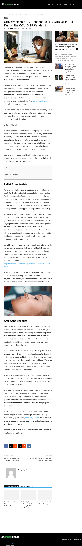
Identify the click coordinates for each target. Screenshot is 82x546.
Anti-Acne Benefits (12, 174)
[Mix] (24, 446)
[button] (78, 4)
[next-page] (8, 512)
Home (6, 15)
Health (11, 15)
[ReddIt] (15, 446)
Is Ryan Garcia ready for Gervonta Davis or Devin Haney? (41, 459)
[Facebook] (6, 446)
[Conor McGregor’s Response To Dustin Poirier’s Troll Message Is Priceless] (59, 77)
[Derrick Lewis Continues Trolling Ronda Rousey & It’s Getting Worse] (59, 89)
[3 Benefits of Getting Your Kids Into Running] (45, 495)
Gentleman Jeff (59, 49)
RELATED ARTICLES (11, 486)
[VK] (29, 446)
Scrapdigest (9, 28)
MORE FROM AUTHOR (27, 486)
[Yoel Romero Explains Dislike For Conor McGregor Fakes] (66, 36)
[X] (11, 446)
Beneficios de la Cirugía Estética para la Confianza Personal (11, 504)
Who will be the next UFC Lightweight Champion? (12, 459)
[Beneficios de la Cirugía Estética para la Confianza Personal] (11, 495)
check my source (32, 418)
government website (41, 101)
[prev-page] (5, 512)
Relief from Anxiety (12, 171)
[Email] (20, 446)
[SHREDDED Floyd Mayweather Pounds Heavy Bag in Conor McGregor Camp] (59, 66)
